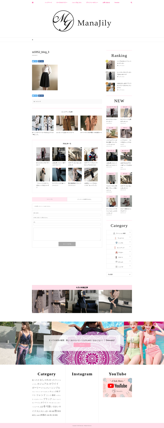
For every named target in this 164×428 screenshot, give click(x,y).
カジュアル (43, 384)
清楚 (52, 411)
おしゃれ (44, 380)
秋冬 (59, 411)
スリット (38, 391)
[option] (48, 301)
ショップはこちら (76, 2)
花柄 (48, 415)
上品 (41, 407)
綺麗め (43, 415)
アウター (120, 252)
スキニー (34, 391)
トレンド (41, 395)
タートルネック (45, 391)
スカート (120, 257)
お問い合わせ (106, 2)
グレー (48, 388)
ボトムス (120, 262)
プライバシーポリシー (92, 2)
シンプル (55, 388)
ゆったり (53, 380)
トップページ (48, 2)
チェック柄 (54, 391)
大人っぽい (44, 411)
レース (37, 407)
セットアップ (120, 247)
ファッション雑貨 (120, 233)
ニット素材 (50, 395)
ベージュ (37, 402)
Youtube (116, 2)
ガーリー (36, 388)
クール (43, 388)
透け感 (52, 415)
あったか (36, 380)
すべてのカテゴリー (62, 2)
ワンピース (121, 238)
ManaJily (82, 345)
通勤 (56, 415)
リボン (55, 402)
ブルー (54, 399)
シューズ (120, 267)
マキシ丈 (51, 402)
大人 (38, 411)
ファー (41, 399)
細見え (34, 415)
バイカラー (36, 399)
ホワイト (44, 402)
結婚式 (38, 415)
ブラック (47, 399)
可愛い (49, 406)
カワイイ (54, 383)
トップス (120, 243)
